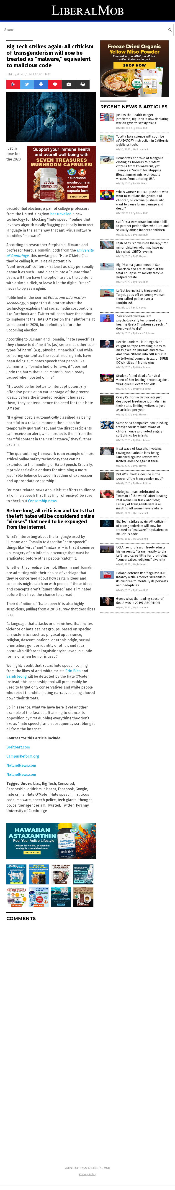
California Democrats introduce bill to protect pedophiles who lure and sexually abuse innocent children (142, 226)
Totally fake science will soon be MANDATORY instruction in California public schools (142, 141)
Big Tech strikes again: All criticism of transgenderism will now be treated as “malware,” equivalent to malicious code (142, 528)
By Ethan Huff (140, 128)
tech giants (67, 800)
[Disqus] (51, 981)
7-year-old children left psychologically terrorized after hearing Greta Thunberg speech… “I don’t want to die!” (142, 322)
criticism (34, 789)
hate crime (15, 794)
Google (81, 789)
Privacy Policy (87, 1174)
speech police (44, 800)
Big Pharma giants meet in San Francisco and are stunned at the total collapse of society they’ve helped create (140, 271)
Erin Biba (73, 671)
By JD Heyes (139, 256)
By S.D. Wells (140, 183)
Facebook (66, 789)
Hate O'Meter (37, 794)
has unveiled (61, 214)
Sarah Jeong (16, 676)
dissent (50, 789)
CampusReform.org (22, 756)
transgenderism (31, 805)
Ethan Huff (41, 74)
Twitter (68, 805)
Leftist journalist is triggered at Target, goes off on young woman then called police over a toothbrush (140, 297)
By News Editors (142, 389)
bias (36, 783)
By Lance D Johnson (144, 333)
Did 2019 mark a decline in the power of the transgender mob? (139, 476)
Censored (66, 783)
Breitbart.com (18, 747)
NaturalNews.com (21, 765)
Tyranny (82, 805)
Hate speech (61, 794)
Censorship (16, 789)
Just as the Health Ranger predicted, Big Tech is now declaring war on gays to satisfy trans (142, 119)
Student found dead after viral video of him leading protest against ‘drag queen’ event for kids (142, 380)
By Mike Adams (141, 367)
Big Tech (49, 783)
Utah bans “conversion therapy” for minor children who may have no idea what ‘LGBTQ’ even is (142, 247)
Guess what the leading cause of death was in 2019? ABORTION (139, 601)
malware (23, 800)
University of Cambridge (26, 811)
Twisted (53, 805)
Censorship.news (42, 501)
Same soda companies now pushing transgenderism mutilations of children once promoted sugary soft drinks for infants (142, 429)
